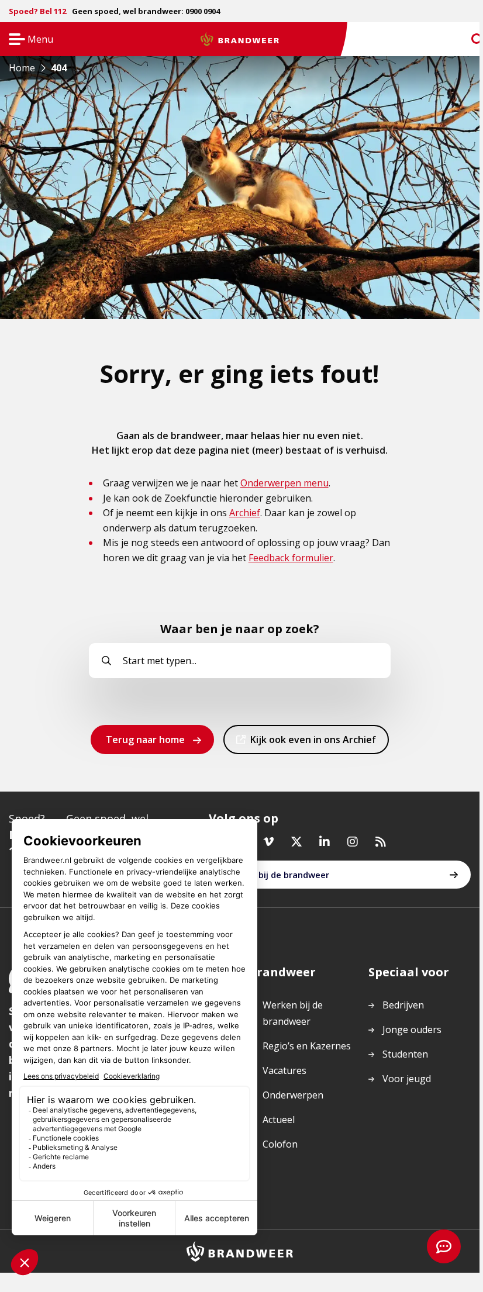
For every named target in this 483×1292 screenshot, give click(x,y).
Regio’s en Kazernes (307, 1045)
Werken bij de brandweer (276, 874)
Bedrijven (403, 1005)
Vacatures (284, 1070)
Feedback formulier (291, 557)
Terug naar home (145, 739)
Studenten (405, 1054)
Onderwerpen (293, 1095)
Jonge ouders (411, 1029)
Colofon (280, 1144)
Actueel (279, 1119)
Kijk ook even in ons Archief (313, 743)
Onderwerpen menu (284, 482)
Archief (244, 512)
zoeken (466, 39)
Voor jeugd (406, 1078)
